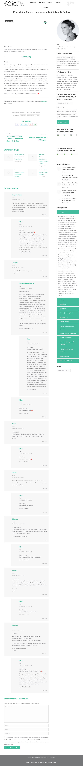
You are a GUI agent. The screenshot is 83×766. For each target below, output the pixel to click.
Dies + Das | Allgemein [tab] (66, 360)
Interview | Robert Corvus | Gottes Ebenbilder (43, 172)
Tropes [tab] (62, 300)
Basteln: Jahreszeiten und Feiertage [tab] (67, 327)
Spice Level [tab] (63, 304)
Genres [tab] (62, 212)
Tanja (14, 472)
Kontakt (30, 757)
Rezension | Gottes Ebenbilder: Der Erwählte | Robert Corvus (43, 159)
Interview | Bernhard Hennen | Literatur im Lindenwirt (19, 173)
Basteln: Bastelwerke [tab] (66, 337)
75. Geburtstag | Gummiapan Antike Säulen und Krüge (69, 199)
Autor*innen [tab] (63, 308)
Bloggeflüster (23, 115)
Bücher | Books (9, 21)
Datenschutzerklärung (69, 109)
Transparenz (51, 757)
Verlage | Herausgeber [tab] (66, 313)
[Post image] (8, 157)
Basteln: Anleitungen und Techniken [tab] (67, 343)
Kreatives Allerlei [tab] (64, 356)
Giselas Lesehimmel (26, 283)
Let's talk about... (30, 115)
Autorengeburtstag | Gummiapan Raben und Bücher (70, 176)
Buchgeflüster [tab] (64, 317)
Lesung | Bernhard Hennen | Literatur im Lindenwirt (19, 157)
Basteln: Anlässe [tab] (64, 321)
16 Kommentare (36, 112)
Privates (37, 115)
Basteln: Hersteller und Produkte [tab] (66, 350)
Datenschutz (36, 757)
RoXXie (15, 625)
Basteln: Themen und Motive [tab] (68, 333)
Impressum (44, 101)
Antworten (44, 214)
